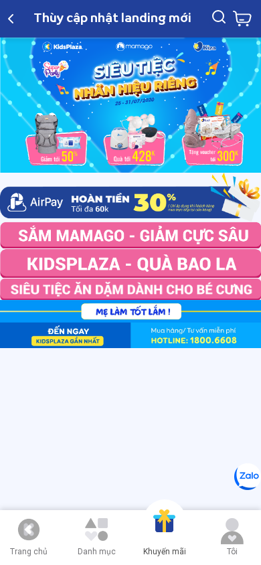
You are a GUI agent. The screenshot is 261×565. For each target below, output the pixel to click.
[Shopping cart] (242, 18)
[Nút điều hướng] (29, 529)
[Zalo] (247, 476)
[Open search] (219, 19)
